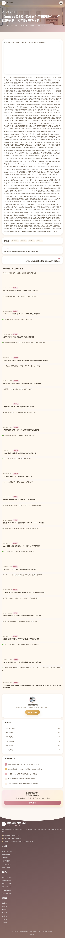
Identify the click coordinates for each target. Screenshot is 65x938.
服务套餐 (4, 909)
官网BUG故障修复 (7, 890)
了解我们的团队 (32, 712)
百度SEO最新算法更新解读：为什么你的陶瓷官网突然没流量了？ (25, 769)
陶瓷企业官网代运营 (7, 851)
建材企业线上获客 (6, 887)
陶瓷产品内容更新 (6, 883)
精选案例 (4, 906)
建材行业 (31, 241)
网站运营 (23, 241)
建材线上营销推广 (6, 867)
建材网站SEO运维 (6, 893)
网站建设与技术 (33, 732)
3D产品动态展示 (6, 861)
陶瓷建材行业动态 (33, 728)
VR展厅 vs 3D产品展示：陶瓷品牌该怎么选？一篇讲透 (22, 774)
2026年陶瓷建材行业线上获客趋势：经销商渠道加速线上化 (23, 764)
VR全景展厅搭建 (6, 864)
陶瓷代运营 (15, 241)
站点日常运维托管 (6, 857)
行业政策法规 (33, 750)
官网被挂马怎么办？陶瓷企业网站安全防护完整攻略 (21, 779)
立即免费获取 (32, 803)
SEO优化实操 (33, 737)
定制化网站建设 (6, 854)
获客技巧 (39, 241)
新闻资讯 (8, 12)
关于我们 (4, 913)
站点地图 (4, 922)
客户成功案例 (33, 745)
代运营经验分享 (33, 741)
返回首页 (4, 903)
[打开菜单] (61, 3)
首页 (3, 12)
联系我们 (4, 919)
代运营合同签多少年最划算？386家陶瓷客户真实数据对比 (23, 784)
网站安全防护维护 (6, 877)
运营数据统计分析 (6, 880)
